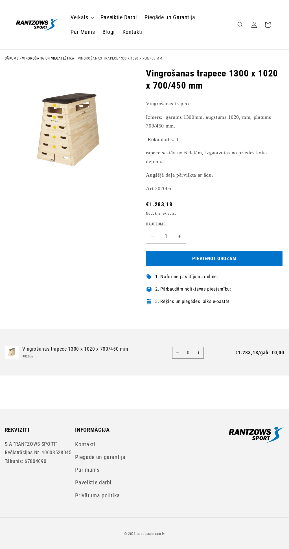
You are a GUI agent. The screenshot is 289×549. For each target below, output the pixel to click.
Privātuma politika (97, 495)
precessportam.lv (151, 534)
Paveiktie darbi (93, 482)
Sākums (12, 58)
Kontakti (85, 444)
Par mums (87, 470)
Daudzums (155, 224)
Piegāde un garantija (100, 457)
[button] (82, 17)
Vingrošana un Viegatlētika (48, 58)
